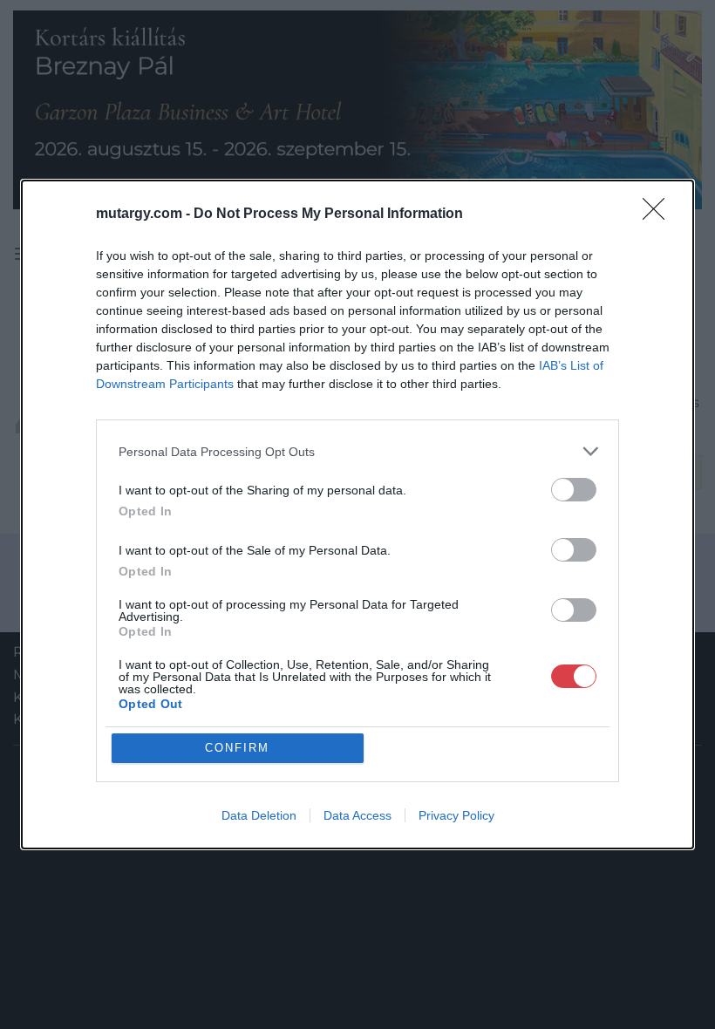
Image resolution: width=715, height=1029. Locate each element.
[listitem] (357, 451)
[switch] (573, 489)
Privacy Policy (456, 815)
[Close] (659, 214)
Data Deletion (258, 815)
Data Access (357, 815)
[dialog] (357, 514)
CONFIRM (237, 747)
